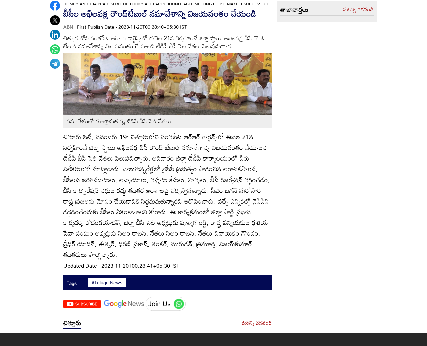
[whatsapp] (55, 49)
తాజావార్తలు (294, 9)
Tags (72, 283)
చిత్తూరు (72, 322)
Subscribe (86, 304)
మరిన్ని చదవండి (257, 323)
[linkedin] (55, 35)
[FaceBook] (55, 6)
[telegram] (55, 64)
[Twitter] (55, 20)
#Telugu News (107, 282)
